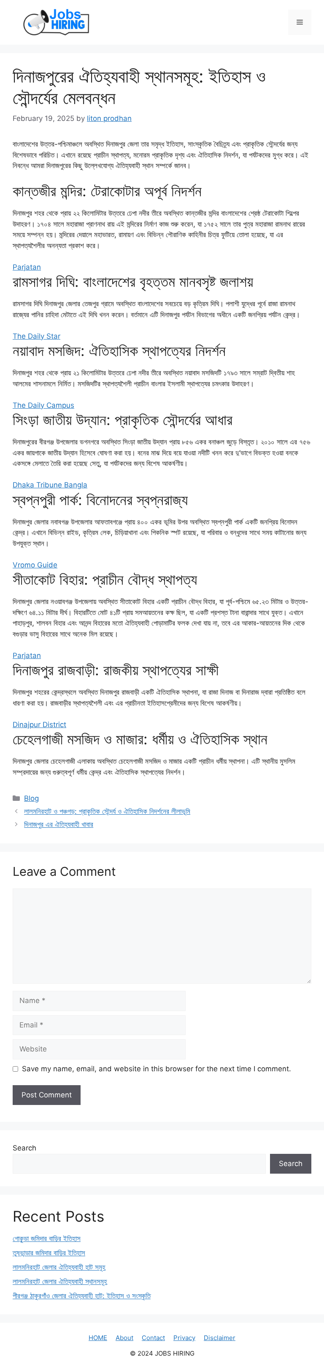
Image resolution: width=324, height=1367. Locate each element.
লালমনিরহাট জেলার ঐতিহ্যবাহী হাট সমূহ (59, 1267)
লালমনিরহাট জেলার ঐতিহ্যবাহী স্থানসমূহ (60, 1281)
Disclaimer (219, 1338)
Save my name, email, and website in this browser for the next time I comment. (156, 1069)
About (124, 1338)
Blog (31, 798)
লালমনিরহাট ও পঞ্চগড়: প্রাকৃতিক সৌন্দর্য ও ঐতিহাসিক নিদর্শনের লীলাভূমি (107, 811)
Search (24, 1148)
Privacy (184, 1338)
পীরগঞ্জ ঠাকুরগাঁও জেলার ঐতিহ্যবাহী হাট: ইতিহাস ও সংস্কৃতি (82, 1296)
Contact (153, 1338)
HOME (98, 1338)
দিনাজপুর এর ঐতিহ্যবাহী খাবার (58, 824)
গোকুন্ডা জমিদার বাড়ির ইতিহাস (47, 1238)
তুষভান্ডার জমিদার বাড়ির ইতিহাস (49, 1253)
